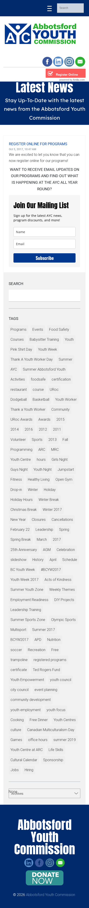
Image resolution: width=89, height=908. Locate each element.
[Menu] (49, 8)
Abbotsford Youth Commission (50, 895)
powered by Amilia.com (72, 79)
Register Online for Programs (38, 144)
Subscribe (45, 257)
